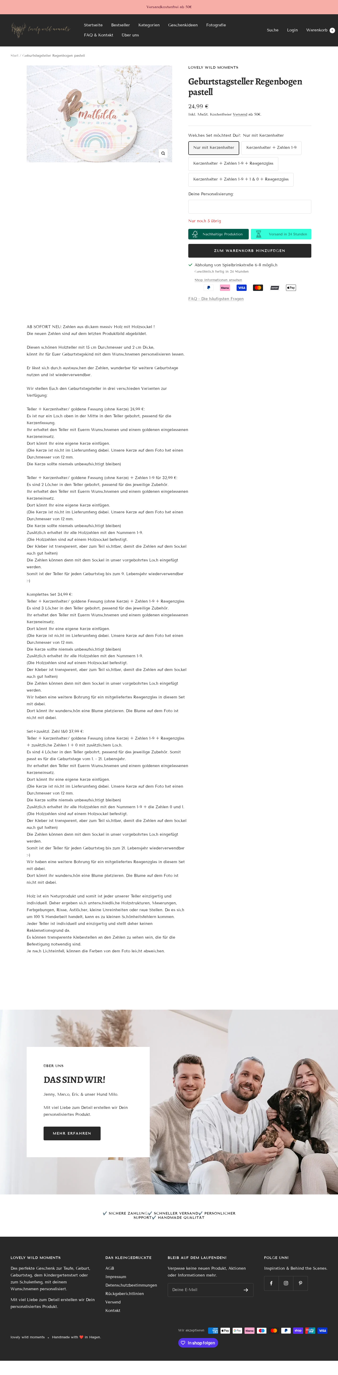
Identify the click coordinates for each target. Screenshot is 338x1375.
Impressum (115, 1276)
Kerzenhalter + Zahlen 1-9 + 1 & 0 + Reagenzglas (241, 179)
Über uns (130, 35)
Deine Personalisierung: (210, 194)
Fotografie (216, 25)
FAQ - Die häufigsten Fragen (216, 298)
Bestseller (120, 25)
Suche (273, 30)
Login (292, 30)
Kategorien (149, 25)
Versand (240, 114)
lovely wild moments (213, 67)
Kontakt (112, 1310)
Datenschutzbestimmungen (131, 1285)
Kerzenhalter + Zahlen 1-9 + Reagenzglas (233, 163)
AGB (109, 1268)
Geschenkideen (183, 25)
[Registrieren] (246, 1290)
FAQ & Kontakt (98, 35)
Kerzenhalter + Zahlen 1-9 (271, 147)
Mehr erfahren (72, 1133)
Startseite (93, 25)
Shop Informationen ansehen (218, 280)
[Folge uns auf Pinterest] (300, 1283)
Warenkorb (319, 30)
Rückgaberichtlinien (124, 1293)
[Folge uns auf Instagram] (286, 1283)
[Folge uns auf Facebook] (271, 1283)
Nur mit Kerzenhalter (213, 147)
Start (14, 56)
